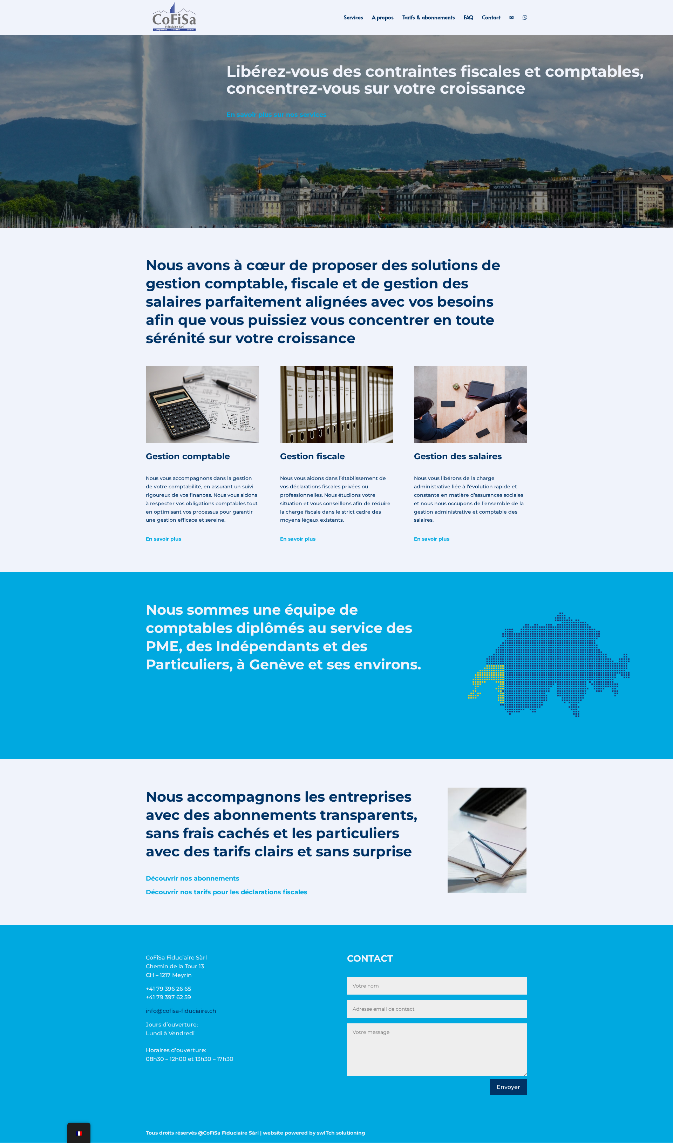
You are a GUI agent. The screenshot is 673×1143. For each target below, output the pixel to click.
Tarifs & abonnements (428, 18)
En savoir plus (163, 539)
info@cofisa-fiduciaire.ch (181, 1011)
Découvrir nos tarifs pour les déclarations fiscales (226, 892)
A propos (383, 18)
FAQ (468, 18)
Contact (491, 18)
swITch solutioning (341, 1133)
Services (353, 18)
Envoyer (508, 1087)
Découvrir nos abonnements (192, 878)
